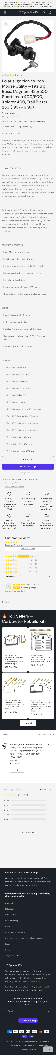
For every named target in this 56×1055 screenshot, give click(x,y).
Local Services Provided (15, 932)
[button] (5, 12)
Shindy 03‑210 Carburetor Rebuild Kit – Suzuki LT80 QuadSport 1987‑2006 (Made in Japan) (14, 659)
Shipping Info (11, 909)
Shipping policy (42, 1046)
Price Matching (11, 920)
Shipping (5, 117)
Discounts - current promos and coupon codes (24, 938)
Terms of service (28, 1046)
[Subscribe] (48, 1011)
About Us (9, 926)
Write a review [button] (28, 548)
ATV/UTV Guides (12, 955)
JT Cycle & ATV (18, 1042)
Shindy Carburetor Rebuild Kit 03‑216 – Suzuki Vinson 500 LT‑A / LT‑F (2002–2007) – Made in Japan (14, 704)
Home (7, 950)
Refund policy (44, 1042)
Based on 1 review (13, 545)
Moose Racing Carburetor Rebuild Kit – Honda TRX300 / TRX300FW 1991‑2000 (40, 658)
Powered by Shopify (30, 1042)
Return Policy (10, 914)
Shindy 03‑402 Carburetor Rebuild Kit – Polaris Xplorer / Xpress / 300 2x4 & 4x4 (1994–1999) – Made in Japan (41, 705)
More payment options (28, 473)
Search (8, 944)
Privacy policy (15, 1046)
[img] (19, 584)
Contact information (29, 1049)
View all (28, 723)
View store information (14, 486)
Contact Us (9, 903)
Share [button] (7, 602)
